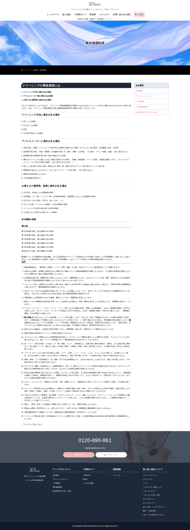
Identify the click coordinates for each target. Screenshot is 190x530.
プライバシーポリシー (144, 96)
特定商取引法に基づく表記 (146, 112)
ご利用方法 (86, 475)
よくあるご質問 (88, 483)
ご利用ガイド (80, 14)
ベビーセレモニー (149, 491)
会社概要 (139, 91)
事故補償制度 (143, 107)
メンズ (145, 483)
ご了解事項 (25, 424)
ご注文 (140, 14)
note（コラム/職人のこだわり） (154, 515)
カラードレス (147, 479)
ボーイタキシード (149, 503)
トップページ (53, 14)
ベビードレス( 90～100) (151, 495)
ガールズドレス (148, 499)
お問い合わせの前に (122, 14)
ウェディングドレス (150, 475)
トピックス (104, 14)
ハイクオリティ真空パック (152, 487)
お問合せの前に (112, 455)
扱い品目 (66, 14)
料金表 (93, 14)
